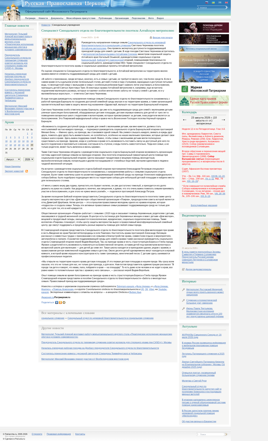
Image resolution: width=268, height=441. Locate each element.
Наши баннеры (13, 166)
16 (32, 141)
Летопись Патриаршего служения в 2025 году (203, 355)
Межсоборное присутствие (81, 18)
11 (11, 141)
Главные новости (17, 25)
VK (142, 289)
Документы (57, 18)
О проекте (37, 434)
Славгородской (116, 60)
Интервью (189, 281)
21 (23, 145)
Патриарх (30, 18)
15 (27, 141)
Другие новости (52, 328)
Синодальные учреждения (66, 25)
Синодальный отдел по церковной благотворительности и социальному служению (111, 318)
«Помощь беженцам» (63, 289)
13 (19, 141)
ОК (146, 289)
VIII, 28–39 (220, 193)
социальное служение (52, 318)
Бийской (101, 60)
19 (15, 145)
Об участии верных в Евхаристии (199, 421)
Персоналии (138, 18)
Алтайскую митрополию (93, 48)
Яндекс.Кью (135, 292)
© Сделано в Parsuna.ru (14, 439)
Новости (43, 18)
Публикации (105, 18)
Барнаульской (88, 60)
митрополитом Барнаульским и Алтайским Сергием (110, 54)
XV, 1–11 (209, 178)
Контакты (80, 434)
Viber (151, 289)
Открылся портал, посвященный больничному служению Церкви (199, 374)
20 (19, 145)
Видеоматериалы (194, 215)
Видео (160, 18)
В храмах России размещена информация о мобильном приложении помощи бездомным (204, 345)
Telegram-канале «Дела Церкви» (134, 286)
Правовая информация (59, 434)
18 (10, 145)
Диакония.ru (47, 297)
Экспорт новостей (14, 171)
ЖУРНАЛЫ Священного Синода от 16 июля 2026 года (202, 336)
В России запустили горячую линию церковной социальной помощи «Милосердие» (200, 413)
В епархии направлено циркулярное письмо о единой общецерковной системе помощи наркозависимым (204, 402)
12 (15, 141)
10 (6, 141)
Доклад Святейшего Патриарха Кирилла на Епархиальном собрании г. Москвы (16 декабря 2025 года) (203, 364)
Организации (122, 18)
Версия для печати (163, 37)
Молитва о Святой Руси (194, 380)
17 (6, 145)
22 (27, 145)
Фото (151, 18)
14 (23, 141)
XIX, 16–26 (192, 181)
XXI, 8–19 (205, 196)
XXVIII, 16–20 (218, 176)
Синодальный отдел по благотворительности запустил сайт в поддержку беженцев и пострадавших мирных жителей (201, 390)
